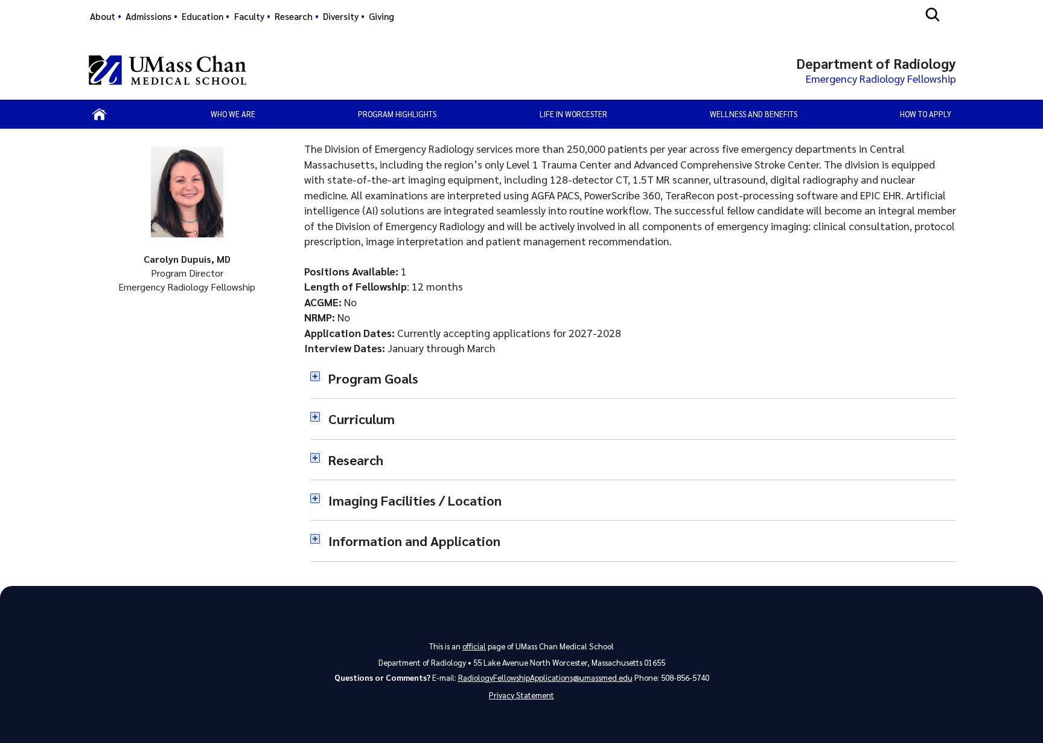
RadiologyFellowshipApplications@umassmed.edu (545, 677)
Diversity (341, 16)
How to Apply (925, 114)
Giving (381, 16)
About (102, 16)
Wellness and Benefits (753, 114)
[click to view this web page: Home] (100, 114)
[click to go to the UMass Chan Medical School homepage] (167, 70)
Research (294, 16)
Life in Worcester (573, 114)
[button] (633, 378)
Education (202, 16)
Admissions (148, 16)
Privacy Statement (521, 695)
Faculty (249, 16)
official (474, 646)
